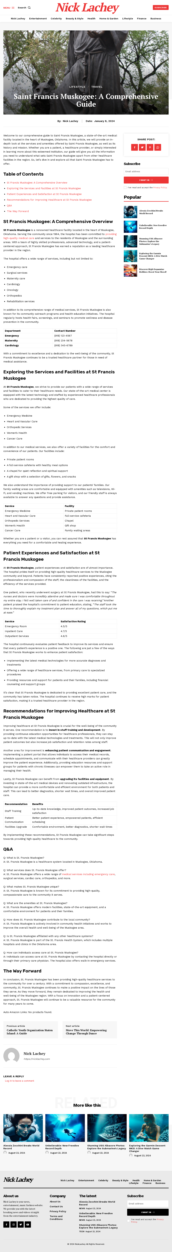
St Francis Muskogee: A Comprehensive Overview (37, 182)
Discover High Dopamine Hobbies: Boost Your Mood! (153, 270)
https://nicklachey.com (37, 1059)
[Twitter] (142, 147)
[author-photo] (5, 1152)
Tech (81, 1231)
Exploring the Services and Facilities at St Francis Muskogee (44, 188)
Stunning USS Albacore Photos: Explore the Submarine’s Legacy (150, 241)
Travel (97, 86)
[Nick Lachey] (11, 1056)
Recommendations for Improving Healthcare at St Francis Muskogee (49, 199)
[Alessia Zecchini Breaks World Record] (130, 212)
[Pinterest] (150, 147)
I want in (144, 180)
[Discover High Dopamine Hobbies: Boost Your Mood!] (130, 271)
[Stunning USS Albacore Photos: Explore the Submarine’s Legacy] (130, 241)
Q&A (9, 205)
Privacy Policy (160, 187)
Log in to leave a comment (19, 1080)
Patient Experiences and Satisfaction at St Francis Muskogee (44, 194)
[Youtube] (28, 1224)
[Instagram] (13, 1224)
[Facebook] (134, 147)
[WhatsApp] (157, 147)
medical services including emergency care (88, 874)
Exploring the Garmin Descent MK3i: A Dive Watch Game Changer (153, 256)
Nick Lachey (70, 121)
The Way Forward (18, 211)
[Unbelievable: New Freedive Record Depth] (130, 227)
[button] (25, 7)
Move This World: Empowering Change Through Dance (86, 1031)
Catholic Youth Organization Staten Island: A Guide (30, 1031)
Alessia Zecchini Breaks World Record (151, 212)
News (82, 1208)
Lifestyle (77, 86)
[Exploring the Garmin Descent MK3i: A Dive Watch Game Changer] (130, 256)
